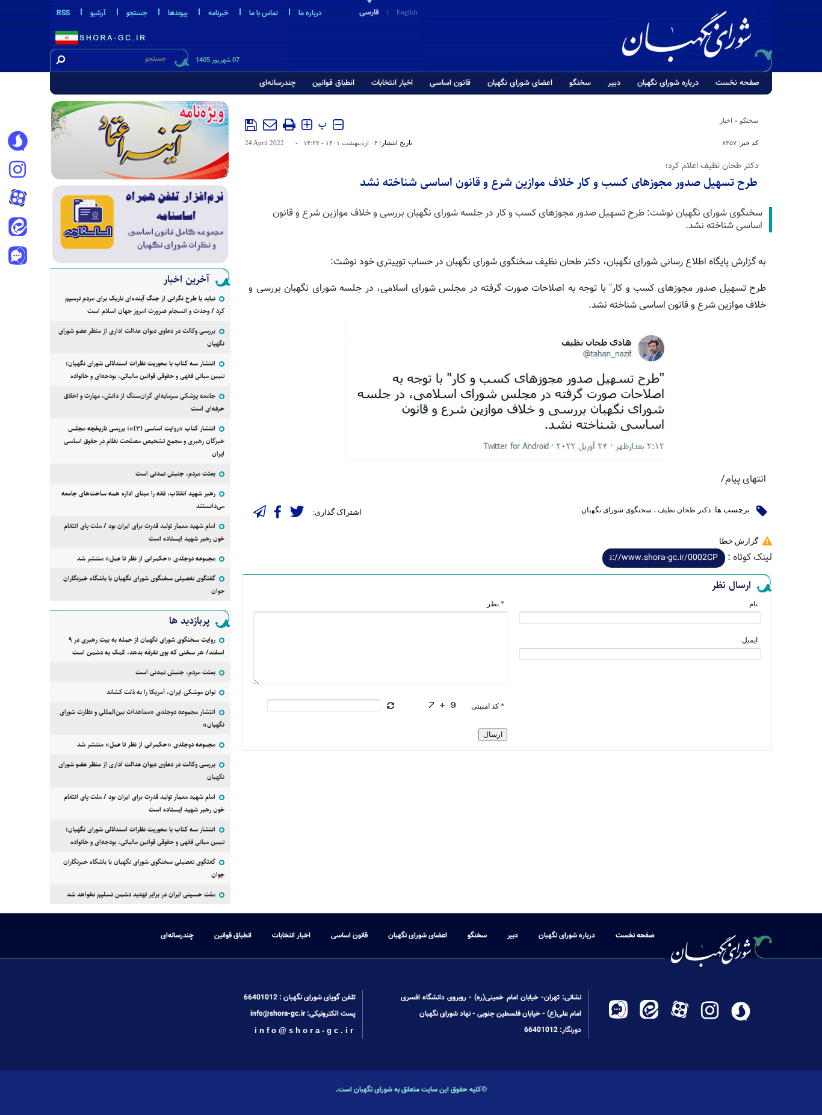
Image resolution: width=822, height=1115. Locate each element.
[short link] (663, 558)
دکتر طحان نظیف (684, 510)
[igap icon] (17, 257)
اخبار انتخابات (392, 83)
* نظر (495, 604)
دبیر (614, 83)
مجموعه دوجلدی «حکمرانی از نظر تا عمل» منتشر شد (146, 558)
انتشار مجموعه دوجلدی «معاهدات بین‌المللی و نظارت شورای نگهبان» (142, 718)
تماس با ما (263, 13)
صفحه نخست (737, 83)
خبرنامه (218, 13)
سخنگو (580, 83)
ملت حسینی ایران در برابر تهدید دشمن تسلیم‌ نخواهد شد (141, 894)
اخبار (726, 120)
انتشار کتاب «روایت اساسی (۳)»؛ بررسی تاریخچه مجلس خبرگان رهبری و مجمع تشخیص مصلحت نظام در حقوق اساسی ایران (144, 441)
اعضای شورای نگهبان (519, 83)
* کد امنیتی (487, 706)
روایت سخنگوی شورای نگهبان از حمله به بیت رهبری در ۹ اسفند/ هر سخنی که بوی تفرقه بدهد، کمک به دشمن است (146, 646)
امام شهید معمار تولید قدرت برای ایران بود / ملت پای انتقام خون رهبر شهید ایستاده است (144, 532)
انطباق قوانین (333, 83)
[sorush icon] (17, 141)
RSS (63, 13)
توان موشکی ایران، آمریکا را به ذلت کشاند (161, 692)
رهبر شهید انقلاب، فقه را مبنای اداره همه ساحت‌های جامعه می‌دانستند (142, 499)
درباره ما (310, 13)
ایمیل (750, 640)
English (407, 12)
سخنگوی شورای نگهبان (616, 510)
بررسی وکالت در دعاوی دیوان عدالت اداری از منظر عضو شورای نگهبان (141, 337)
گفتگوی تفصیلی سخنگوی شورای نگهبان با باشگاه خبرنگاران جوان (143, 584)
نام (753, 604)
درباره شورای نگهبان (668, 83)
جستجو (136, 13)
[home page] (695, 34)
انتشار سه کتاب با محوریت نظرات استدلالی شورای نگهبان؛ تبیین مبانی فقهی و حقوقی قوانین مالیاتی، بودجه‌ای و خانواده (145, 369)
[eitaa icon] (17, 228)
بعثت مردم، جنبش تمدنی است (175, 473)
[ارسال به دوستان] (270, 124)
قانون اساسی (450, 83)
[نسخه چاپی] (289, 124)
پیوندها (178, 13)
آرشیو (98, 13)
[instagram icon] (17, 170)
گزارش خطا (738, 540)
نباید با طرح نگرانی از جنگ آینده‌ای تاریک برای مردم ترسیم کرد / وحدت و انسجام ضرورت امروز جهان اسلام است (144, 304)
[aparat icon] (17, 199)
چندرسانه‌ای (277, 83)
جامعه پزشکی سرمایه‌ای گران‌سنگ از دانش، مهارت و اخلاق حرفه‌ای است (144, 402)
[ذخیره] (251, 125)
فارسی (369, 13)
